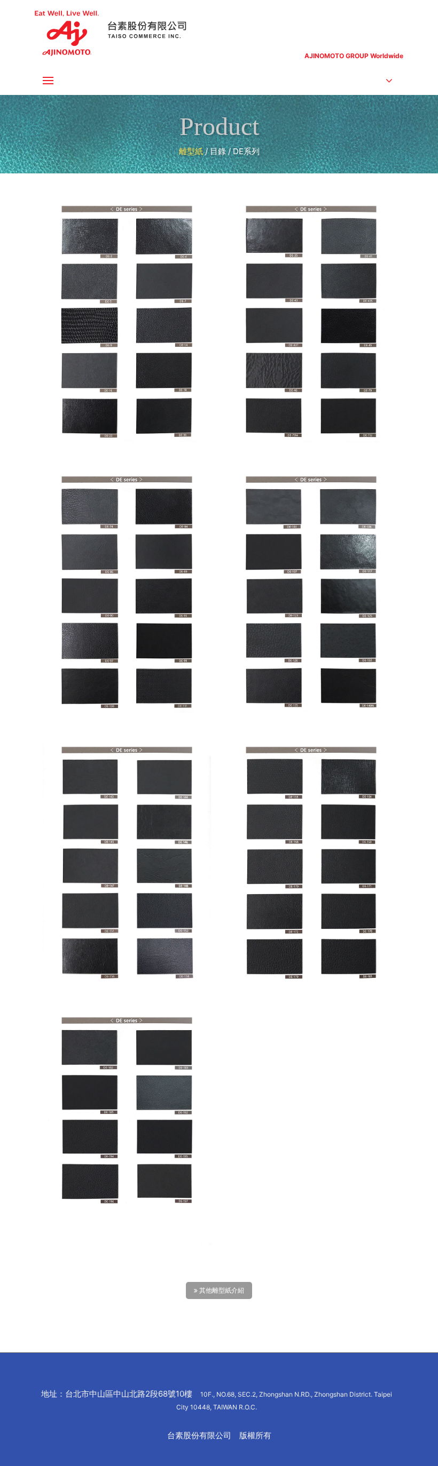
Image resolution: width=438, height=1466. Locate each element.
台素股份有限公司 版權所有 (219, 1435)
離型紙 (191, 151)
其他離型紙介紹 (221, 1290)
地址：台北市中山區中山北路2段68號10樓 (216, 1400)
